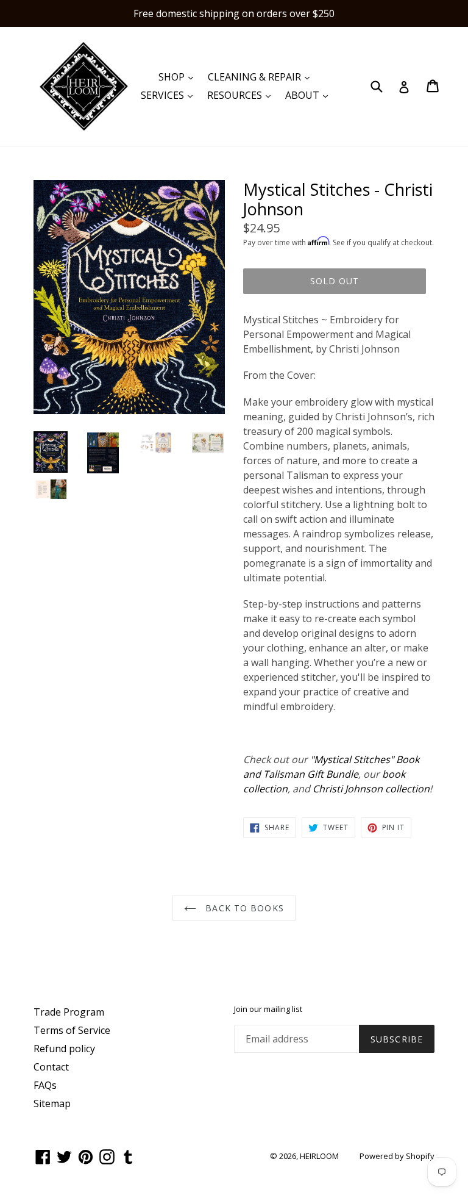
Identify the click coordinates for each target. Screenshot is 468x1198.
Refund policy (64, 1048)
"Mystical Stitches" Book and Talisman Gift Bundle (331, 767)
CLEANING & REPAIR (262, 77)
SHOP (178, 77)
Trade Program (69, 1012)
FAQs (45, 1085)
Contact (51, 1067)
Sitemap (52, 1103)
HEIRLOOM (319, 1155)
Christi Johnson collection (371, 788)
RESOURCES (242, 95)
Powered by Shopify (397, 1155)
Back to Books (243, 908)
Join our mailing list (268, 1009)
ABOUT (309, 95)
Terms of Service (72, 1030)
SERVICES (170, 95)
